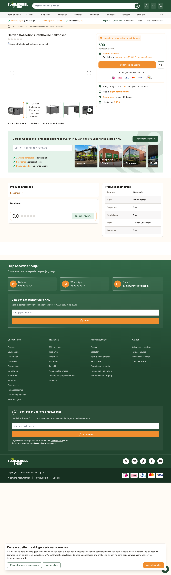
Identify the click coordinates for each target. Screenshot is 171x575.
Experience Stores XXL (112, 21)
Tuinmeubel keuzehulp (101, 371)
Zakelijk (52, 366)
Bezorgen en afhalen (100, 356)
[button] (15, 39)
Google (36, 443)
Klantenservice (157, 21)
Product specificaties (53, 123)
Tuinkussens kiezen (141, 356)
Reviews (35, 123)
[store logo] (18, 4)
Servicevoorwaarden (20, 443)
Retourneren (96, 361)
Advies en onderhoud (142, 347)
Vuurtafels (12, 375)
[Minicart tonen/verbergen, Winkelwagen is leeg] (160, 6)
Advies (139, 21)
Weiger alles (51, 565)
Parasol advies (139, 352)
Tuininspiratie (129, 21)
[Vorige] (12, 73)
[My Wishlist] (153, 6)
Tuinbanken (93, 14)
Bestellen (95, 352)
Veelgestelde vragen (58, 371)
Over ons (53, 356)
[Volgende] (89, 73)
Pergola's (140, 14)
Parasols (126, 14)
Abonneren (87, 434)
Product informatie (17, 123)
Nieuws (147, 21)
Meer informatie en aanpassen (24, 565)
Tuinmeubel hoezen (17, 394)
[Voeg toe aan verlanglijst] (160, 64)
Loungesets (44, 14)
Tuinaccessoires (15, 390)
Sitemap (53, 380)
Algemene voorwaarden (19, 477)
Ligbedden (110, 14)
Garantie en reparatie (100, 366)
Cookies (56, 477)
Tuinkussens (13, 385)
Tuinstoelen (61, 14)
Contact (94, 347)
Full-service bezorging (101, 375)
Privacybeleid (57, 440)
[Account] (146, 6)
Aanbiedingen (14, 14)
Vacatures (53, 361)
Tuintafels (77, 14)
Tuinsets (29, 14)
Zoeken (87, 320)
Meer (161, 14)
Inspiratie (53, 352)
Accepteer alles (153, 565)
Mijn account (55, 347)
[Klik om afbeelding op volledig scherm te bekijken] (50, 70)
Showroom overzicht (145, 138)
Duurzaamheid (139, 361)
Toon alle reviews (83, 216)
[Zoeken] (137, 6)
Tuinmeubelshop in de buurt (62, 375)
